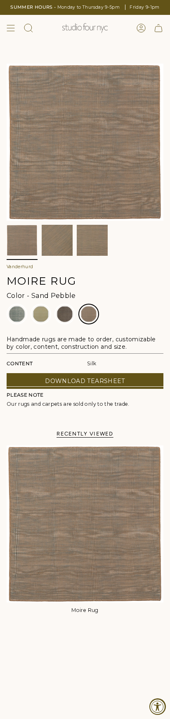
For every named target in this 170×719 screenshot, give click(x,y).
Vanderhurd (20, 266)
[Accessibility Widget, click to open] (157, 706)
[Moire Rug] (85, 523)
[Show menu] (10, 28)
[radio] (17, 314)
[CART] (158, 28)
